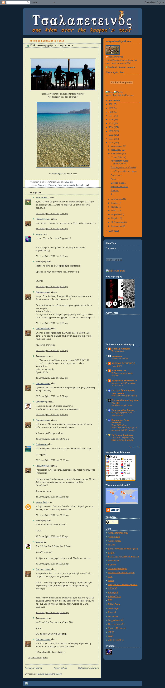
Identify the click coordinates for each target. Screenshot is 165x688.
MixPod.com (128, 95)
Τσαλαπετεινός (43, 219)
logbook (79, 185)
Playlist (115, 95)
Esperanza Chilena (119, 187)
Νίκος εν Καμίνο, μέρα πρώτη (124, 395)
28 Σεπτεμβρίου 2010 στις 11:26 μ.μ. (52, 460)
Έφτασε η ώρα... (118, 183)
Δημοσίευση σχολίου (38, 658)
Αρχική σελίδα (60, 668)
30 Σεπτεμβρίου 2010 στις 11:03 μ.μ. (52, 564)
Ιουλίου (115, 203)
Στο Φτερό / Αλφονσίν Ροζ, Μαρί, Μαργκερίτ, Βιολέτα (123, 438)
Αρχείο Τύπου (114, 541)
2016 (111, 120)
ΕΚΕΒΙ (111, 553)
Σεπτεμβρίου (117, 157)
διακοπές (42, 185)
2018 (111, 112)
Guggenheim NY (115, 620)
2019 (111, 108)
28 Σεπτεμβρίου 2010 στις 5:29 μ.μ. (52, 323)
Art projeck (113, 592)
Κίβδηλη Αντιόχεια (121, 349)
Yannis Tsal (41, 502)
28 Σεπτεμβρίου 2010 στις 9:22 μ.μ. (52, 414)
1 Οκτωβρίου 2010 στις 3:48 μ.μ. (51, 652)
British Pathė (114, 604)
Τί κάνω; (115, 190)
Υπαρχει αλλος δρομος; (123, 410)
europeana (113, 616)
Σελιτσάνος (41, 402)
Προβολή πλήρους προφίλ (121, 67)
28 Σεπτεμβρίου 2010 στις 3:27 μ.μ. (52, 213)
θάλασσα (52, 185)
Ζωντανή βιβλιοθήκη (117, 569)
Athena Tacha (114, 596)
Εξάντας (112, 565)
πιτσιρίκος (117, 356)
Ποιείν (111, 580)
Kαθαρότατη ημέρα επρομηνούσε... (52, 45)
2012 (111, 135)
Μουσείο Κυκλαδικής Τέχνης (121, 573)
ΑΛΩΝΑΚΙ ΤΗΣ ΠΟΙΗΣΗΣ (124, 363)
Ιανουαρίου (116, 226)
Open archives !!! (116, 624)
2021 (111, 104)
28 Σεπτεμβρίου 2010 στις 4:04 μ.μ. (52, 287)
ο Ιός (110, 576)
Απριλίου (115, 214)
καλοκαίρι (56, 174)
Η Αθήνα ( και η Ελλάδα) (122, 405)
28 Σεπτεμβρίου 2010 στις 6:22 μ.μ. (52, 378)
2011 (111, 139)
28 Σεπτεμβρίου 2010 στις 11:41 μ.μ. (52, 497)
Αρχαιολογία (114, 537)
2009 (111, 231)
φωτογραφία (69, 185)
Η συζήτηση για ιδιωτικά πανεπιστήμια (122, 414)
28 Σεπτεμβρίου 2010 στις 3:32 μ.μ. (52, 229)
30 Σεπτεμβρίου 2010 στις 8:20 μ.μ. (52, 536)
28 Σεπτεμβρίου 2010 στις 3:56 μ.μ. (52, 256)
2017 (111, 116)
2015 (111, 123)
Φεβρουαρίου (117, 222)
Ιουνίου (115, 207)
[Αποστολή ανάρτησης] (86, 185)
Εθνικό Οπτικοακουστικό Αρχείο (123, 549)
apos (38, 542)
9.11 (113, 194)
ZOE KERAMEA (116, 640)
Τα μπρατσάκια (118, 351)
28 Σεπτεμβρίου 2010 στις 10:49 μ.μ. (52, 439)
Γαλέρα (111, 545)
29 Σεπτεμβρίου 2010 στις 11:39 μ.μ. (52, 515)
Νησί (60, 185)
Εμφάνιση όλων (135, 447)
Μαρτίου (115, 218)
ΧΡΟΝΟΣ (112, 588)
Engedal (112, 612)
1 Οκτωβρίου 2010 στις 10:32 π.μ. (51, 634)
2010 (111, 143)
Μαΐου (114, 211)
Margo (39, 234)
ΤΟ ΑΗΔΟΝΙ (117, 366)
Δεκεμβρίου (117, 146)
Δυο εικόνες (116, 175)
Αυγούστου (116, 199)
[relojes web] (114, 267)
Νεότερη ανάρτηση (33, 668)
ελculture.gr (113, 561)
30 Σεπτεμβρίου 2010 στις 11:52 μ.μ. (52, 613)
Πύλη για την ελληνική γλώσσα (122, 584)
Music (108, 95)
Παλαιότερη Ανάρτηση (88, 668)
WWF (110, 636)
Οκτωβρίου (116, 154)
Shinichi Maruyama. (117, 628)
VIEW (111, 632)
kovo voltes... (42, 198)
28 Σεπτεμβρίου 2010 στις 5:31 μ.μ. (52, 350)
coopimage (113, 608)
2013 (111, 131)
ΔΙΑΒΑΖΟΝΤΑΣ (119, 371)
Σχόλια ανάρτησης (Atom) (50, 674)
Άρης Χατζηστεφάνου (118, 533)
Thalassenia (42, 444)
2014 (111, 127)
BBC (110, 600)
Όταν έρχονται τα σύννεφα (123, 167)
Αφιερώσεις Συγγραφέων (124, 381)
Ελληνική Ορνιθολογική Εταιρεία (123, 557)
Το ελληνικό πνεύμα (120, 358)
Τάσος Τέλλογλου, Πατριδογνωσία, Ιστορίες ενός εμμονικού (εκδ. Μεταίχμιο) (124, 427)
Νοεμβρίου (116, 150)
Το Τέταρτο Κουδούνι (122, 435)
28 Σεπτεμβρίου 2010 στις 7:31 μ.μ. (52, 396)
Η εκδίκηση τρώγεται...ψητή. (124, 171)
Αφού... (114, 179)
